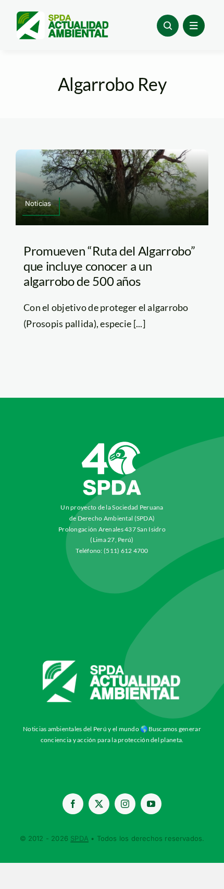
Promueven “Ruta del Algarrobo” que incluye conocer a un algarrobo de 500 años (109, 265)
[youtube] (151, 803)
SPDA (79, 838)
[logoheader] (62, 15)
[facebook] (73, 803)
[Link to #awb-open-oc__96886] (168, 26)
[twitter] (99, 803)
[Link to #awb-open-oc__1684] (194, 26)
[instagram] (125, 803)
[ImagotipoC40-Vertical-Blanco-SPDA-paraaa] (112, 444)
